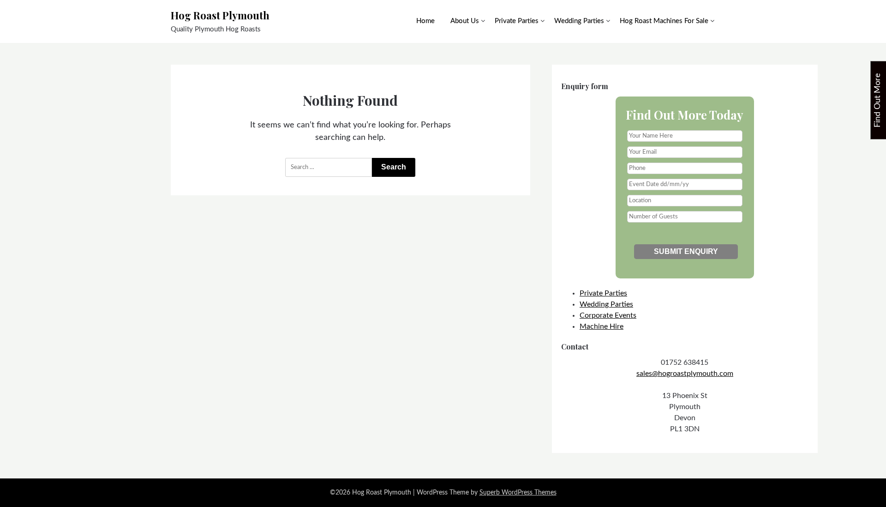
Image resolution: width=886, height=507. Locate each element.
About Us (464, 21)
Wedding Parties (579, 21)
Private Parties (517, 21)
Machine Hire (601, 326)
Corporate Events (608, 315)
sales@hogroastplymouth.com (684, 373)
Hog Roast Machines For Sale (664, 21)
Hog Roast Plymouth (220, 15)
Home (425, 21)
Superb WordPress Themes (518, 492)
